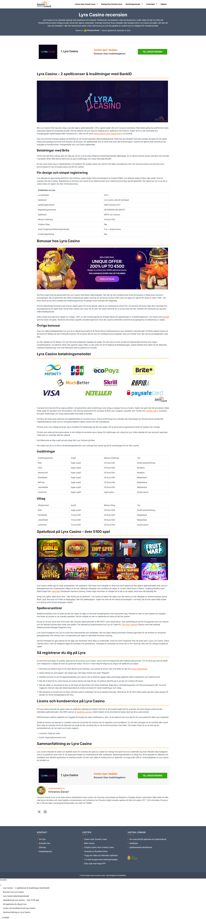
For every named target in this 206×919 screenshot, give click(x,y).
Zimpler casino (152, 411)
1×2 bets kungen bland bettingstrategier (101, 859)
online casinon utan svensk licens (107, 134)
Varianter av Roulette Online (96, 851)
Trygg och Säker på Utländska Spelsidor (101, 855)
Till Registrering (152, 51)
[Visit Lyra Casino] (48, 52)
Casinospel (150, 4)
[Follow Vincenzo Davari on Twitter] (39, 811)
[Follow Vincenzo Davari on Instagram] (45, 811)
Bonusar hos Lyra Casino (13, 892)
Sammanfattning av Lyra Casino (16, 912)
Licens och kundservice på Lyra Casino (19, 908)
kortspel (165, 317)
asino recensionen (139, 669)
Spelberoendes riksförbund (140, 847)
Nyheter (164, 4)
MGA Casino (89, 843)
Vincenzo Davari (93, 30)
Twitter (89, 803)
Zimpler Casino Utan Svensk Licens (99, 847)
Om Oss (42, 839)
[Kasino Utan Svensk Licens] (44, 4)
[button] (0, 885)
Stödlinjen (133, 843)
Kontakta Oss (44, 843)
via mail (48, 803)
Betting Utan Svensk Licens (111, 4)
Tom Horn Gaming (129, 624)
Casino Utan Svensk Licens (85, 4)
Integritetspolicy (45, 851)
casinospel (55, 591)
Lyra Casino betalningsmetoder (16, 896)
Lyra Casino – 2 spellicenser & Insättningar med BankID (26, 888)
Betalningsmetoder (133, 4)
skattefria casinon (84, 712)
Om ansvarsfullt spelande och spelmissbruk (147, 839)
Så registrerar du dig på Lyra (15, 904)
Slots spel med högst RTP (95, 863)
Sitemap (42, 847)
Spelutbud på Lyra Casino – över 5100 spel (21, 900)
